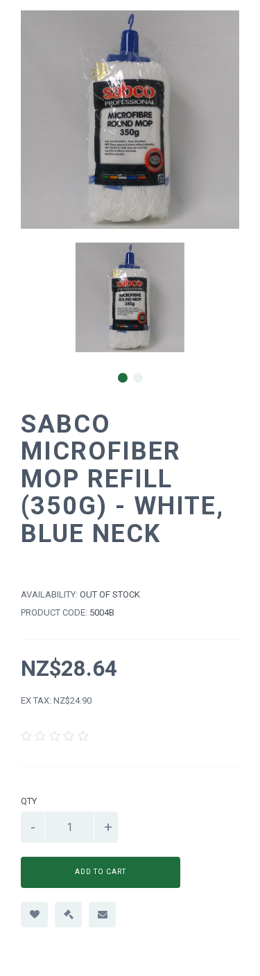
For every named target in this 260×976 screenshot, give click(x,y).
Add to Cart (100, 871)
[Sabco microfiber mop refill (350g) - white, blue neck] (130, 297)
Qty (29, 801)
